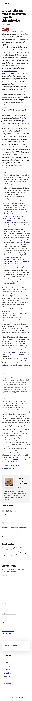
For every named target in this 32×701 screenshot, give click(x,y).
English (6, 662)
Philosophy (7, 669)
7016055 (24, 358)
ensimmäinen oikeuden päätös (14, 216)
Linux (13, 466)
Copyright (7, 658)
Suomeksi (11, 465)
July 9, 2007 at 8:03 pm (11, 523)
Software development (8, 468)
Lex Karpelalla (9, 214)
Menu (27, 3)
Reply (3, 518)
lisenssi (17, 466)
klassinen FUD (24, 332)
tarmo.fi (6, 3)
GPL (16, 31)
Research (7, 676)
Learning (7, 666)
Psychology (7, 673)
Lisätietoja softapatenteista (18, 459)
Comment (5, 575)
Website (4, 623)
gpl (10, 466)
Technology (17, 465)
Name (4, 604)
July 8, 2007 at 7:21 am (11, 511)
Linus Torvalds (20, 118)
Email (4, 613)
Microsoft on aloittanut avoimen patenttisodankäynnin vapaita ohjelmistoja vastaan (15, 220)
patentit (22, 466)
